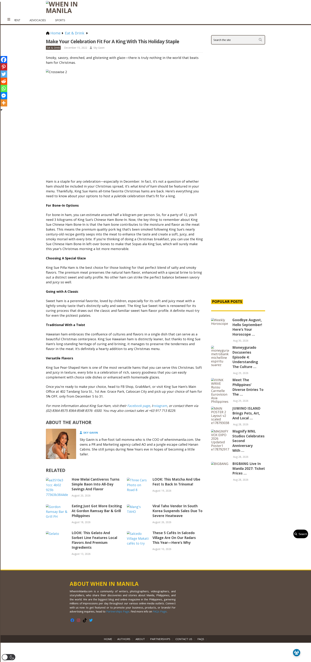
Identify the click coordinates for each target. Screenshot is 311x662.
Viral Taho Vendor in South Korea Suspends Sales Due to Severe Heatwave (177, 511)
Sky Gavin (99, 47)
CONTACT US (184, 639)
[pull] (9, 19)
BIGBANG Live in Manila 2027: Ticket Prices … (248, 468)
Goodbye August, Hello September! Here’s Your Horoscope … (247, 327)
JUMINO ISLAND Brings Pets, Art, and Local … (246, 413)
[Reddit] (3, 81)
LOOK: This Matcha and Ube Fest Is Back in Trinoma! (176, 482)
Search (302, 534)
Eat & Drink (53, 47)
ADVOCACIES (38, 20)
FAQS (201, 639)
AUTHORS (124, 639)
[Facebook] (3, 59)
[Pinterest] (3, 66)
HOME (109, 639)
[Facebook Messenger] (3, 95)
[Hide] (1, 109)
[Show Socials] (296, 652)
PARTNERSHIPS (160, 639)
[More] (3, 102)
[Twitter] (3, 74)
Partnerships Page (117, 611)
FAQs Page (160, 611)
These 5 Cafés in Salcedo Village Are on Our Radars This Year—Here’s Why (174, 538)
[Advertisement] (238, 234)
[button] (8, 657)
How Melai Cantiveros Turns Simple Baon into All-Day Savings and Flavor (96, 484)
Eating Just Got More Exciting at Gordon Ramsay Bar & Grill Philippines (97, 511)
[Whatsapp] (3, 88)
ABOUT (140, 639)
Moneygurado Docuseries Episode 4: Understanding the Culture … (245, 357)
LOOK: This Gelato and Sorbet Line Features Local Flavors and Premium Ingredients (94, 540)
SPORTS (60, 20)
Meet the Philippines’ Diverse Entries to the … (247, 387)
